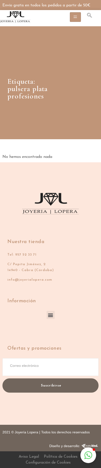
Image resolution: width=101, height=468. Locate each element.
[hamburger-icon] (75, 17)
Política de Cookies (60, 457)
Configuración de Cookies (48, 463)
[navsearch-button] (87, 16)
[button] (51, 315)
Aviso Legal (29, 457)
